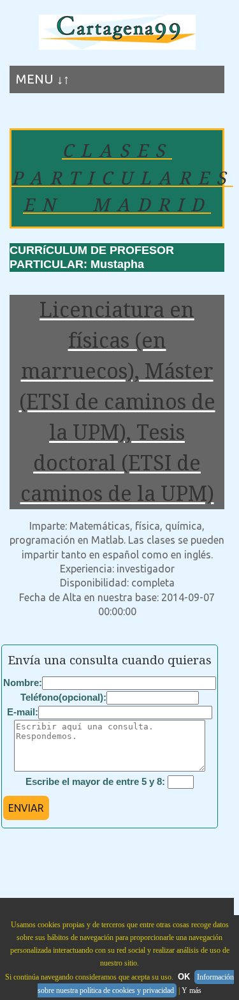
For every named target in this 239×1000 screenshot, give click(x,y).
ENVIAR (26, 808)
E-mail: (22, 711)
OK (184, 976)
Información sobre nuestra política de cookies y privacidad (136, 984)
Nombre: (22, 682)
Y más (191, 990)
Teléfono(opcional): (63, 697)
